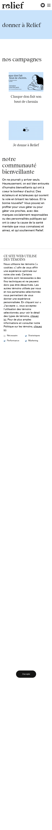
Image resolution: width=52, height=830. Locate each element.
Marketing (33, 341)
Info (35, 85)
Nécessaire (12, 336)
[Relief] (13, 5)
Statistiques (34, 336)
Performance (13, 341)
